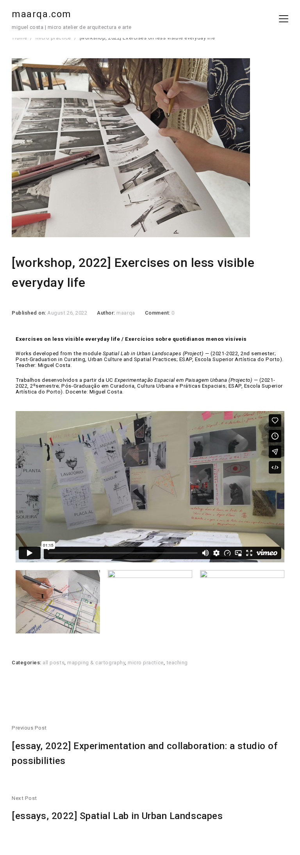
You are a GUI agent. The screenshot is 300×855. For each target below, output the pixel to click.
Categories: (27, 662)
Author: (106, 313)
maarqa (125, 313)
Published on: (29, 313)
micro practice (145, 662)
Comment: (158, 313)
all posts (53, 662)
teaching (177, 662)
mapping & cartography (96, 662)
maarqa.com (41, 14)
